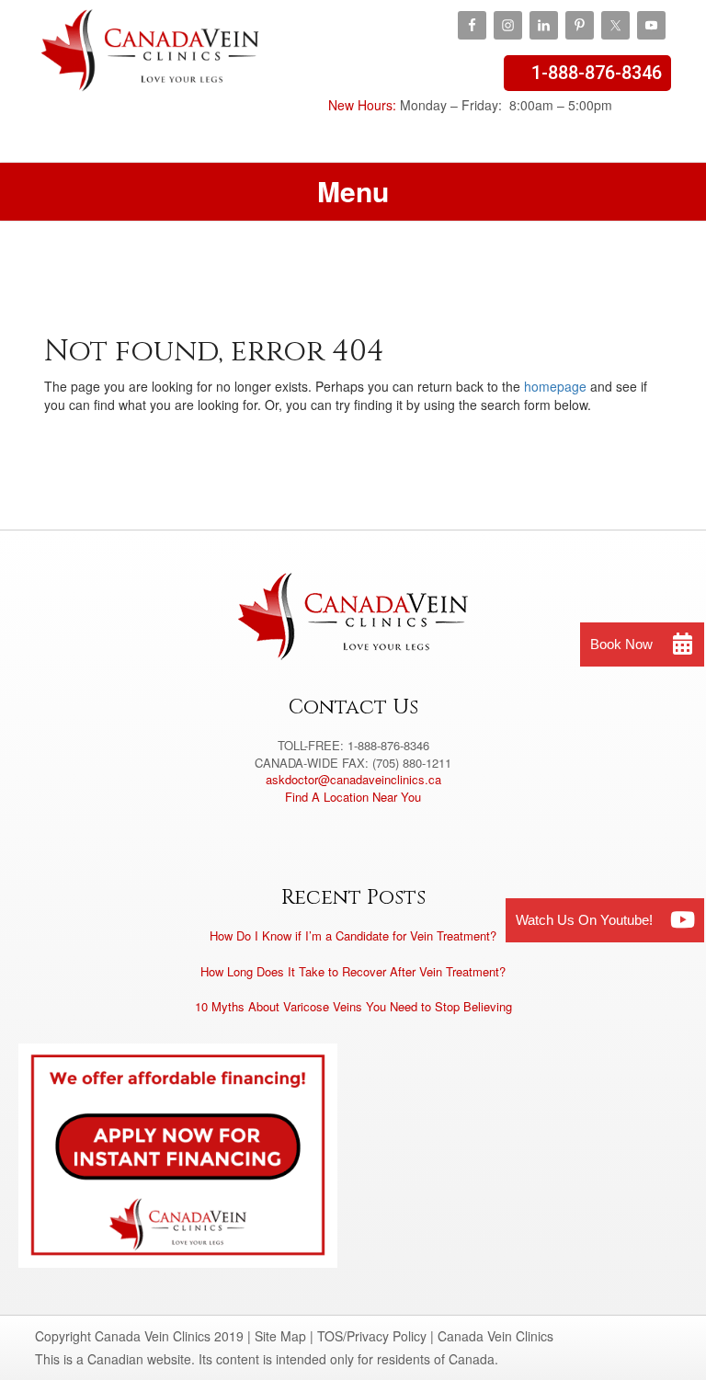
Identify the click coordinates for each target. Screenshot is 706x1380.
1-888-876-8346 (596, 73)
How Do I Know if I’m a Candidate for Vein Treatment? (353, 935)
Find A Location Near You (353, 796)
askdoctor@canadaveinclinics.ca (353, 779)
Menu (353, 191)
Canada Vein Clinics (150, 64)
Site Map (280, 1336)
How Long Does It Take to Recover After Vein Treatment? (353, 971)
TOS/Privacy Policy (372, 1336)
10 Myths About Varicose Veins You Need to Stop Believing (353, 1006)
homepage (555, 386)
